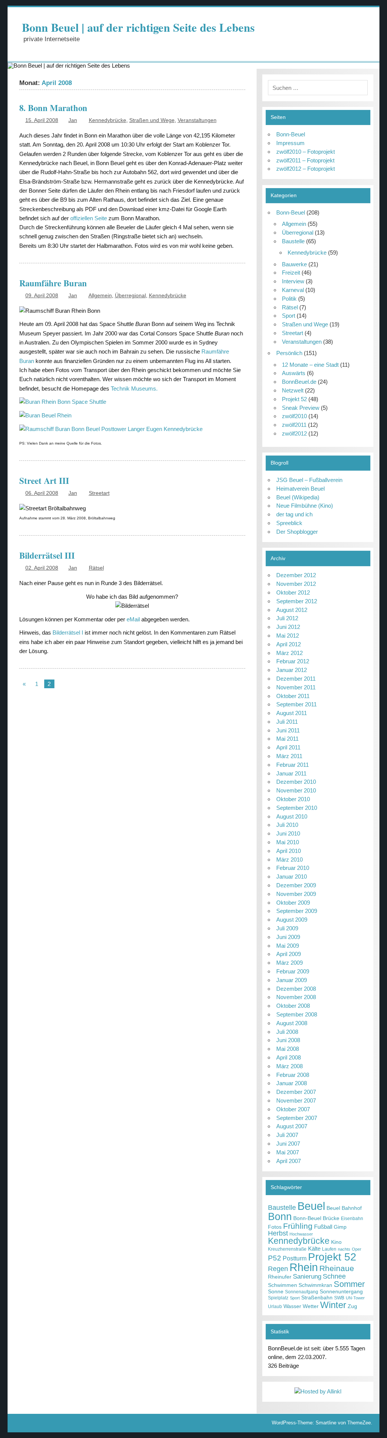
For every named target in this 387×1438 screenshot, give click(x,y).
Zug (352, 1306)
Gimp (340, 1227)
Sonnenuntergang (341, 1291)
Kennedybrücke (107, 120)
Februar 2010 (292, 868)
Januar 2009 (291, 980)
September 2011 (296, 704)
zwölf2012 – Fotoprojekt (305, 168)
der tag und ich (294, 514)
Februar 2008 (292, 1075)
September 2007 (296, 1118)
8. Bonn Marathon (53, 108)
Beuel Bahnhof (344, 1208)
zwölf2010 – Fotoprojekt (305, 151)
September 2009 (296, 911)
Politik (289, 298)
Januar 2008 (291, 1083)
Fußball (323, 1226)
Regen (278, 1269)
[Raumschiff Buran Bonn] (62, 402)
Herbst (278, 1233)
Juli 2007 (287, 1135)
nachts (344, 1249)
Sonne (275, 1291)
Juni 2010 (288, 833)
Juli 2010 (287, 825)
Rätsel (96, 568)
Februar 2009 (292, 971)
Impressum (290, 143)
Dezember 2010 (296, 781)
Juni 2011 (288, 730)
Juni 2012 (288, 627)
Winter (333, 1305)
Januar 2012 (291, 670)
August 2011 (291, 713)
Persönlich (289, 353)
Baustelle (293, 241)
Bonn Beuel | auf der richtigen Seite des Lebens (138, 27)
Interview (293, 281)
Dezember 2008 (296, 988)
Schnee (334, 1276)
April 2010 (288, 851)
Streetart (99, 493)
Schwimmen (282, 1285)
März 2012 (289, 653)
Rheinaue (336, 1268)
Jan (72, 120)
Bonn (280, 1216)
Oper (356, 1249)
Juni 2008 (288, 1040)
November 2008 (296, 997)
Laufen (329, 1249)
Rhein (303, 1267)
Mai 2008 (287, 1049)
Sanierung (307, 1276)
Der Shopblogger (297, 531)
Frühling (298, 1226)
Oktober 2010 (293, 799)
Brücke (331, 1218)
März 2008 (289, 1066)
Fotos (275, 1227)
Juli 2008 (287, 1032)
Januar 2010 (291, 876)
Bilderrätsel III (47, 555)
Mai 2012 (287, 635)
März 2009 (289, 962)
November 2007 (296, 1100)
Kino (336, 1242)
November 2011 (296, 687)
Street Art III (44, 480)
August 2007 (291, 1126)
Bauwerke (294, 264)
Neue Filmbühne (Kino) (304, 505)
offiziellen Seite (88, 218)
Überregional (130, 295)
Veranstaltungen (197, 120)
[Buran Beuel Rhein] (45, 415)
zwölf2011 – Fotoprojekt (305, 160)
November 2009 (296, 894)
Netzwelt (292, 390)
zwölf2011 (294, 425)
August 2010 (291, 816)
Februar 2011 (292, 764)
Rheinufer (279, 1277)
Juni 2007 (288, 1143)
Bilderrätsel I (68, 632)
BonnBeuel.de (299, 381)
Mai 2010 (287, 842)
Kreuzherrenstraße (287, 1249)
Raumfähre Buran (53, 283)
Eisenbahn (352, 1218)
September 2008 (296, 1014)
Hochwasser (301, 1234)
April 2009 (288, 954)
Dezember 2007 (296, 1092)
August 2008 (291, 1023)
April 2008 (288, 1057)
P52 (274, 1258)
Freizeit (291, 272)
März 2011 (289, 756)
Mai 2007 (287, 1152)
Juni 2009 (288, 937)
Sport (288, 315)
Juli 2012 (287, 618)
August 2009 (291, 919)
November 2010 (296, 790)
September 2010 (296, 808)
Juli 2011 (287, 721)
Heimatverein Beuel (300, 488)
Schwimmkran (315, 1285)
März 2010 (289, 859)
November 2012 (296, 584)
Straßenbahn (317, 1298)
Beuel (311, 1206)
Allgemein (100, 295)
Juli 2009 (287, 928)
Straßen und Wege (152, 120)
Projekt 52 (294, 399)
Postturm (295, 1258)
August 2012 (291, 610)
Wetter (311, 1306)
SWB (339, 1298)
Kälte (314, 1248)
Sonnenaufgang (301, 1291)
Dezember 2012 (296, 575)
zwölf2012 (294, 433)
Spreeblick (289, 523)
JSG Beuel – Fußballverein (309, 480)
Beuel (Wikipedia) (297, 497)
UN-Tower (355, 1298)
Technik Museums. (134, 388)
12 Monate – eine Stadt (310, 364)
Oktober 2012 (293, 592)
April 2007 (288, 1161)
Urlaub (275, 1306)
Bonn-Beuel (290, 134)
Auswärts (293, 373)
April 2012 (288, 644)
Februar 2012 (292, 661)
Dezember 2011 (296, 678)
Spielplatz (278, 1298)
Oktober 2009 (293, 902)
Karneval (293, 290)
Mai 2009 (287, 945)
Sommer (349, 1284)
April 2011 (288, 747)
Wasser (292, 1306)
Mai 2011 (287, 738)
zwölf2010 (294, 416)
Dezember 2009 (296, 885)
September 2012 (296, 601)
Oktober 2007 (293, 1109)
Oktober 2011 (293, 696)
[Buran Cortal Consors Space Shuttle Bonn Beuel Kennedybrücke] (111, 429)
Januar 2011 (291, 773)
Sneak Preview (300, 408)
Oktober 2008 (293, 1005)
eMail (134, 619)
